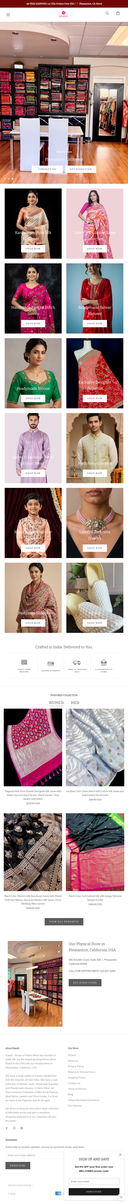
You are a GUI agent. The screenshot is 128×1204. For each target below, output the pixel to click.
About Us (73, 1060)
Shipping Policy (76, 1077)
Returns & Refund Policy (81, 1072)
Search (72, 1055)
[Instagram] (14, 1128)
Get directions (85, 982)
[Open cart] (119, 14)
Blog (70, 1094)
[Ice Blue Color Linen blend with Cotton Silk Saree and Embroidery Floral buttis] (95, 747)
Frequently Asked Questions (83, 1100)
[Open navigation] (8, 14)
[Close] (120, 1154)
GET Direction (81, 169)
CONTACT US (47, 169)
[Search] (109, 14)
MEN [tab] (75, 703)
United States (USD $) (19, 1185)
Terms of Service (77, 1089)
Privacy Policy (76, 1066)
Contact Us (74, 1083)
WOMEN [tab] (56, 703)
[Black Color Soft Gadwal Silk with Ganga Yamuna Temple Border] (95, 852)
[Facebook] (6, 1128)
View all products (64, 921)
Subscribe (94, 1191)
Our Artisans (74, 1105)
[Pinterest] (21, 1128)
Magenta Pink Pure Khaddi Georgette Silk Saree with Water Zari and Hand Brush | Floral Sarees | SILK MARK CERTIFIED (33, 795)
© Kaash (12, 1194)
